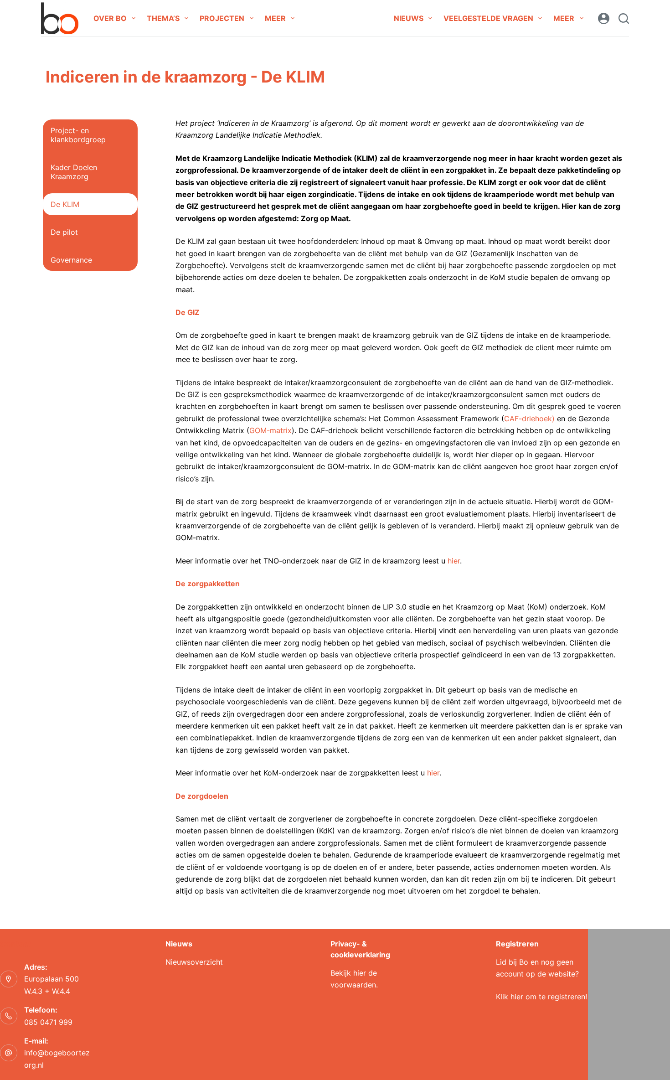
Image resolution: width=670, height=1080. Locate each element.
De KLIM (65, 204)
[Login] (603, 18)
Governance (71, 259)
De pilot (64, 232)
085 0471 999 (48, 1022)
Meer (275, 18)
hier (454, 560)
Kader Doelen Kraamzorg (74, 172)
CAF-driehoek (528, 418)
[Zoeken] (623, 18)
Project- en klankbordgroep (78, 135)
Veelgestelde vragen (488, 18)
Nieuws (408, 18)
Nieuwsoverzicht (194, 961)
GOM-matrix (270, 430)
